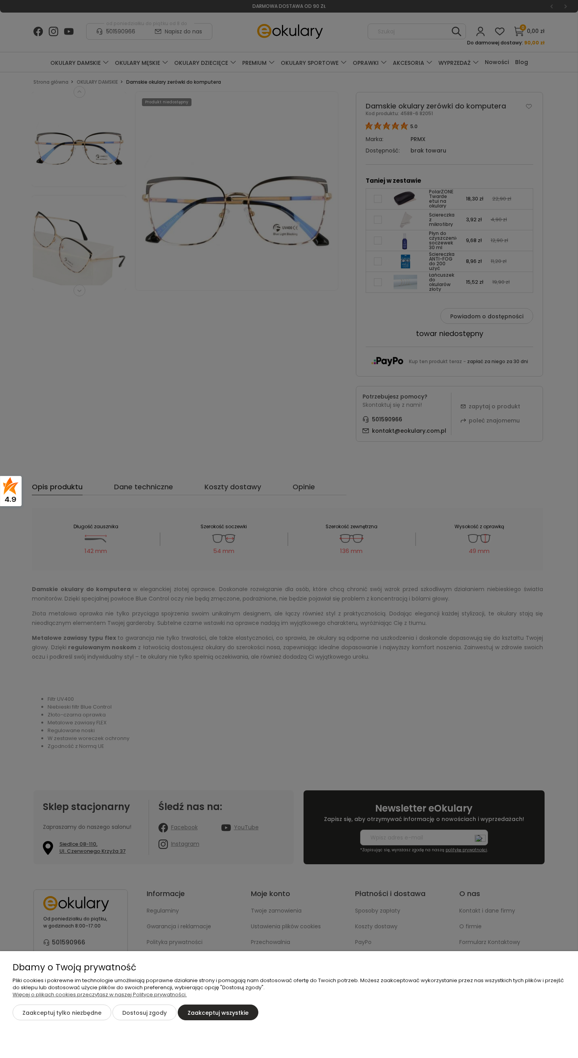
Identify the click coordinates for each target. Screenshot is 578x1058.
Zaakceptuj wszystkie (218, 1013)
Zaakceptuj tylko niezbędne (61, 1013)
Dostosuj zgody (144, 1013)
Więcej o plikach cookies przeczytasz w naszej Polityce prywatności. (100, 994)
